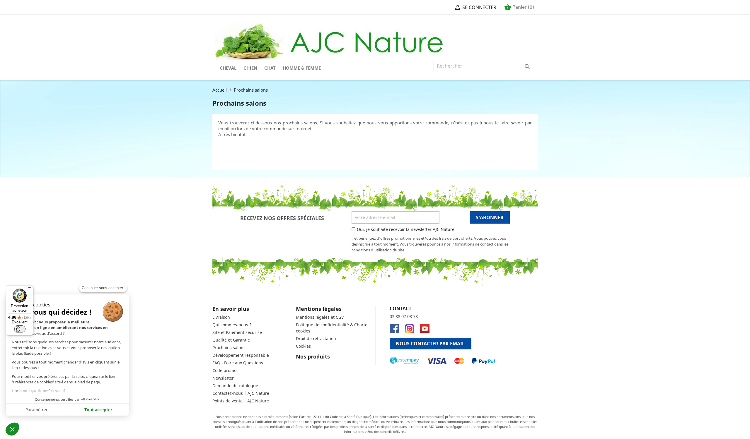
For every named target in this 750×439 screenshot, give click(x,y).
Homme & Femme (302, 68)
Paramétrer (36, 409)
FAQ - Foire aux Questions (237, 363)
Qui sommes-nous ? (231, 324)
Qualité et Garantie (231, 340)
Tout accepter (98, 409)
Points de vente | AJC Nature (240, 401)
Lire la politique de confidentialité (39, 390)
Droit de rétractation (316, 338)
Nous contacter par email (430, 343)
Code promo (224, 370)
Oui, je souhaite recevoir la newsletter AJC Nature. (406, 229)
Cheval (228, 68)
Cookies (303, 346)
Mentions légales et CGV (320, 317)
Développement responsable (240, 355)
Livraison (221, 317)
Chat (270, 68)
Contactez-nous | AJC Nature (240, 393)
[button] (12, 429)
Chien (250, 68)
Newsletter (223, 378)
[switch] (19, 328)
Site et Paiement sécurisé (237, 332)
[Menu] (29, 288)
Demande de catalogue (235, 385)
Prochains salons (229, 347)
